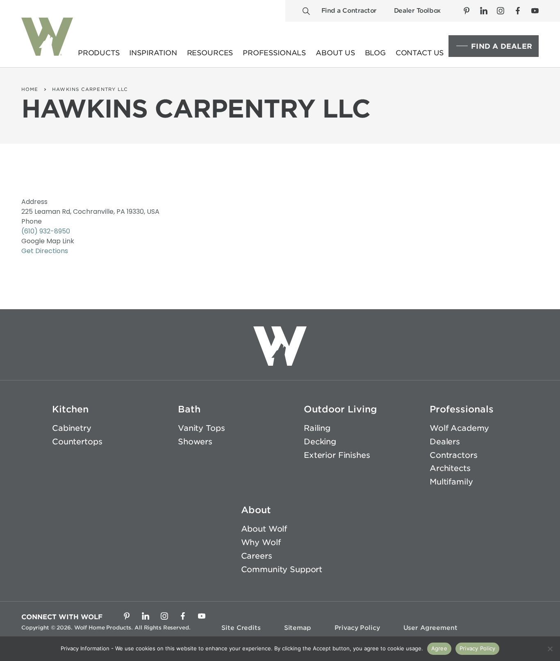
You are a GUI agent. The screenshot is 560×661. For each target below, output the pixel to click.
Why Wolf (261, 542)
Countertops (77, 441)
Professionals (462, 409)
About (256, 510)
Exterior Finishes (337, 455)
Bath (189, 409)
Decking (320, 441)
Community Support (282, 569)
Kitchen (70, 409)
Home (29, 89)
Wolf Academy (459, 428)
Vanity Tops (201, 428)
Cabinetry (71, 428)
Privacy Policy (357, 628)
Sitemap (297, 628)
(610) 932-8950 (45, 231)
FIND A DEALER (501, 46)
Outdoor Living (340, 409)
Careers (256, 556)
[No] (550, 649)
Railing (317, 428)
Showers (195, 441)
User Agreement (430, 628)
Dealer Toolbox (417, 10)
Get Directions (44, 251)
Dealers (445, 441)
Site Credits (240, 628)
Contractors (453, 455)
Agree (439, 648)
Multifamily (451, 482)
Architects (450, 468)
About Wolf (264, 529)
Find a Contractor (349, 10)
